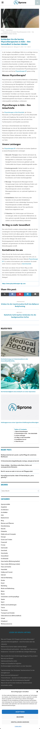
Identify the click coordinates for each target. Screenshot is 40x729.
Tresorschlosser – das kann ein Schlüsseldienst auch (16, 678)
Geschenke (4, 553)
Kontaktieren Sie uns (20, 439)
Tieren (3, 607)
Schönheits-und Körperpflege (10, 596)
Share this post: (19, 441)
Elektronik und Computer (8, 534)
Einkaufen (4, 531)
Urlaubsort (4, 621)
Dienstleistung (5, 526)
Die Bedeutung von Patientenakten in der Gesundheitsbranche (14, 360)
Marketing (4, 586)
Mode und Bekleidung (7, 588)
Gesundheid (4, 36)
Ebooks (3, 528)
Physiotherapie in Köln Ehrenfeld (14, 112)
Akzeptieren (20, 712)
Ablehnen (20, 717)
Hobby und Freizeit (6, 572)
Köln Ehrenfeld (26, 264)
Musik (3, 594)
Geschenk (4, 550)
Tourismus (4, 610)
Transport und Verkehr (8, 613)
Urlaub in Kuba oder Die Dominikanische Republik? (15, 680)
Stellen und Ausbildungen (8, 605)
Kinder (3, 580)
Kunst (2, 583)
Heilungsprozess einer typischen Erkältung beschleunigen (20, 422)
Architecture (4, 509)
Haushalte (4, 569)
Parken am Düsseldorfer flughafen (11, 663)
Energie (3, 537)
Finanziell (4, 542)
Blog (2, 520)
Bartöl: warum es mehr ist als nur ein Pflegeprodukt (17, 471)
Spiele (3, 599)
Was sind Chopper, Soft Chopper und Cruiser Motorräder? (17, 639)
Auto (2, 515)
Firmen (3, 545)
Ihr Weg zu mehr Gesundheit (22, 437)
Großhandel (4, 558)
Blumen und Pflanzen (7, 523)
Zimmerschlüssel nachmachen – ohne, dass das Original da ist (19, 649)
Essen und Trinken (6, 539)
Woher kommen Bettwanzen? (10, 675)
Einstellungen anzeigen (20, 722)
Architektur (4, 512)
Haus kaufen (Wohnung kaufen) (10, 561)
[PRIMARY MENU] (2, 2)
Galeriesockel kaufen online (9, 661)
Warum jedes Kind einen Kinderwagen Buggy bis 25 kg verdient (19, 656)
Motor (3, 591)
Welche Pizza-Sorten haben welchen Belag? (14, 646)
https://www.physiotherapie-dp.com (13, 283)
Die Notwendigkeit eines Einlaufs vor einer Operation (18, 391)
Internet (3, 575)
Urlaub (3, 618)
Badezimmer (5, 518)
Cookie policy (18, 726)
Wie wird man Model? (7, 658)
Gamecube (4, 548)
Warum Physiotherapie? (21, 431)
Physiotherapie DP (21, 71)
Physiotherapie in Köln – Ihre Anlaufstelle (26, 433)
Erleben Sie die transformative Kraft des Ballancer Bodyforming (20, 305)
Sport (2, 602)
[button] (37, 692)
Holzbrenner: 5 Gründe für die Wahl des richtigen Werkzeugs (18, 651)
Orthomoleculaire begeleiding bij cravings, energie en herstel (20, 461)
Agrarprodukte (5, 504)
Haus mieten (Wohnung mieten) (10, 564)
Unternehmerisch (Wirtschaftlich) (11, 615)
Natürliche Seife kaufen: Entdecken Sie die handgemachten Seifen (20, 316)
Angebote (4, 507)
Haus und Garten (6, 567)
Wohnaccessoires (6, 624)
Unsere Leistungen (20, 435)
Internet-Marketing (6, 577)
